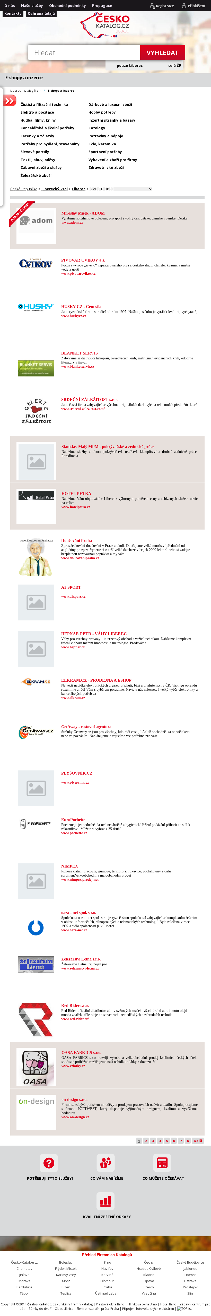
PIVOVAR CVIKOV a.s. (83, 260)
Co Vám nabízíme (106, 1178)
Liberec (190, 1274)
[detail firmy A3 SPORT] (36, 600)
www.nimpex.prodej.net (80, 879)
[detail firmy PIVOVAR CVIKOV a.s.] (36, 261)
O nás (9, 5)
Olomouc (107, 1281)
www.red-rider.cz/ (75, 1019)
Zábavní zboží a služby (41, 167)
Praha (107, 1287)
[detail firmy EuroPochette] (36, 822)
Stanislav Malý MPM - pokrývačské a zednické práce (107, 446)
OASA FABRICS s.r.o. (81, 1052)
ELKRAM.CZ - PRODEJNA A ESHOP (96, 680)
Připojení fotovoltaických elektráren (148, 1308)
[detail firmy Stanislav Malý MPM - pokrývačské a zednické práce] (36, 460)
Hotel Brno (168, 1304)
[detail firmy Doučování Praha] (36, 555)
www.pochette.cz (74, 833)
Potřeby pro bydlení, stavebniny (50, 143)
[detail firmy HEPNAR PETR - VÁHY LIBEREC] (36, 647)
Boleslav (66, 1262)
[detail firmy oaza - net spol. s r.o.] (36, 926)
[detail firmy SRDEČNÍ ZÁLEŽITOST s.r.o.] (36, 409)
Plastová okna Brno (110, 1304)
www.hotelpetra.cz (75, 507)
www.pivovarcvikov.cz (78, 273)
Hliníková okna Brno (142, 1304)
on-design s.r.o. (74, 1099)
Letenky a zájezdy (37, 135)
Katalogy (97, 127)
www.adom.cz (72, 222)
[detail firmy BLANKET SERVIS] (36, 366)
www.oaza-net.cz (74, 930)
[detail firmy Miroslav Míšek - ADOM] (36, 219)
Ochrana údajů (41, 13)
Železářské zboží (36, 175)
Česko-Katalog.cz (24, 1262)
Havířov (107, 1268)
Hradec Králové (149, 1268)
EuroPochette (73, 819)
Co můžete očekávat (163, 1178)
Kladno (148, 1274)
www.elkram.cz (73, 698)
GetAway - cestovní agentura (86, 726)
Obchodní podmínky (67, 5)
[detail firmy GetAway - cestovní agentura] (36, 731)
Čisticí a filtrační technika (44, 104)
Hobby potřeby (102, 112)
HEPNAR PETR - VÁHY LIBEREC (94, 634)
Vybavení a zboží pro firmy (113, 159)
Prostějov (190, 1287)
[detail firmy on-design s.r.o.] (36, 1100)
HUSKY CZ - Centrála (81, 306)
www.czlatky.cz (73, 1066)
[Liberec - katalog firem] (105, 37)
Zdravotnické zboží (106, 167)
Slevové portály (35, 151)
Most (66, 1281)
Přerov (149, 1287)
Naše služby (32, 5)
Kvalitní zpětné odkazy (107, 1216)
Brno (107, 1262)
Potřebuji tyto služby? (50, 1178)
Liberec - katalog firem (25, 90)
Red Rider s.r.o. (75, 1005)
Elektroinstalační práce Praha (98, 1308)
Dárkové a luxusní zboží (110, 104)
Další (198, 1140)
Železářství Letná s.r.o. (81, 959)
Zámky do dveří (40, 1308)
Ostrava (190, 1281)
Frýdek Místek (66, 1268)
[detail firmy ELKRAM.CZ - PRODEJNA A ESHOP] (36, 680)
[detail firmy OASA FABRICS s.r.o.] (36, 1066)
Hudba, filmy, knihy (38, 120)
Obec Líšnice (64, 1308)
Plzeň (65, 1287)
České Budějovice (190, 1262)
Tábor (24, 1293)
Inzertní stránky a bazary (112, 120)
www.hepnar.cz (73, 647)
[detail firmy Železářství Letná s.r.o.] (36, 962)
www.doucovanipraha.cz (80, 558)
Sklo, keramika (102, 143)
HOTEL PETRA (76, 493)
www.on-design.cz (75, 1117)
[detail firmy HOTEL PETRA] (36, 493)
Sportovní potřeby (105, 151)
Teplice (66, 1293)
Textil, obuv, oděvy (38, 159)
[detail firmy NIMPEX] (36, 879)
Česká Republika (23, 188)
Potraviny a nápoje (106, 135)
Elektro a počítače (37, 112)
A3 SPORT (71, 587)
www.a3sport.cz (73, 596)
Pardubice (24, 1287)
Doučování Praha (76, 540)
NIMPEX (69, 866)
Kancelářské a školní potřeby (47, 127)
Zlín (190, 1293)
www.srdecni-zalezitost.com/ (83, 409)
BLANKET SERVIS (79, 353)
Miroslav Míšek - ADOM (83, 213)
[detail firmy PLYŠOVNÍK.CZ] (36, 786)
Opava (149, 1281)
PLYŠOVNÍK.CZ (77, 773)
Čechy (149, 1262)
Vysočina (149, 1293)
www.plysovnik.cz (75, 782)
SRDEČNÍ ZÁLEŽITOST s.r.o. (89, 399)
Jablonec (190, 1268)
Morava (25, 1281)
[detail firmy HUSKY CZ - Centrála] (36, 306)
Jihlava (24, 1274)
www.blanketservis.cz (77, 366)
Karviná (107, 1274)
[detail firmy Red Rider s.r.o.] (36, 1019)
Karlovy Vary (66, 1274)
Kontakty (13, 13)
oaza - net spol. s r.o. (78, 912)
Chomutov (24, 1268)
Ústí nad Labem (107, 1293)
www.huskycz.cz (73, 316)
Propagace (102, 5)
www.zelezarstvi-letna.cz (80, 968)
